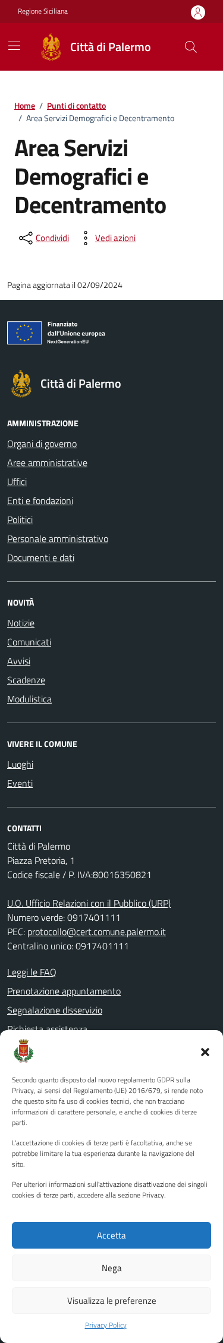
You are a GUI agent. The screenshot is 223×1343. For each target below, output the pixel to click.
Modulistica (29, 699)
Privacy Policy (106, 1325)
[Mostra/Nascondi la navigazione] (14, 46)
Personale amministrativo (57, 538)
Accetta (111, 1235)
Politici (20, 519)
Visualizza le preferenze (111, 1300)
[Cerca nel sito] (191, 47)
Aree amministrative (47, 462)
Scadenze (26, 680)
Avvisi (18, 661)
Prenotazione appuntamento (64, 991)
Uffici (17, 481)
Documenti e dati (40, 557)
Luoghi (20, 764)
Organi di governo (42, 443)
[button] (205, 1051)
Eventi (20, 783)
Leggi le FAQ (31, 972)
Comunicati (29, 642)
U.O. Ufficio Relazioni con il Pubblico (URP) (89, 903)
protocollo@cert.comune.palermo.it (96, 931)
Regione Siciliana (43, 11)
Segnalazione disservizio (54, 1010)
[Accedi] (198, 12)
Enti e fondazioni (40, 500)
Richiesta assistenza (47, 1029)
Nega (112, 1268)
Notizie (20, 623)
